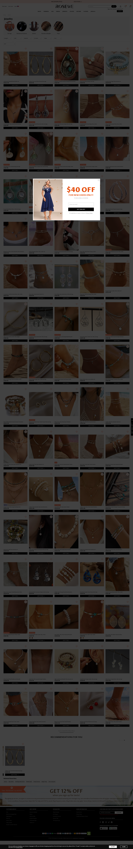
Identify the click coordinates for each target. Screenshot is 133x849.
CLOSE (123, 846)
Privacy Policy (19, 847)
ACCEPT (113, 846)
